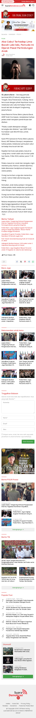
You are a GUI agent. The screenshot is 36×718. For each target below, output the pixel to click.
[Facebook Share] (17, 261)
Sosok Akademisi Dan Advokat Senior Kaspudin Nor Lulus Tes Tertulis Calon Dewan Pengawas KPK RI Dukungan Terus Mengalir (20, 608)
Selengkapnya (17, 529)
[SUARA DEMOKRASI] (15, 5)
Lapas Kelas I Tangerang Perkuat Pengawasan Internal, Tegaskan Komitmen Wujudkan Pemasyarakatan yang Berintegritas (17, 223)
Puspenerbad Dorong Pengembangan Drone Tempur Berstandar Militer (26, 579)
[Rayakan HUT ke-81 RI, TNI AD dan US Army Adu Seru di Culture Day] (9, 571)
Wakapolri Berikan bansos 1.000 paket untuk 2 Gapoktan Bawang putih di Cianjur (17, 244)
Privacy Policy (25, 703)
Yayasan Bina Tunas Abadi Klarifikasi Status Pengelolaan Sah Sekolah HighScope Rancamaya (18, 637)
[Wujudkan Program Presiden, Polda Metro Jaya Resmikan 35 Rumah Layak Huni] (9, 293)
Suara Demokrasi (10, 54)
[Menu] (3, 5)
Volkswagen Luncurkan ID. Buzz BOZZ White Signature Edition (23, 659)
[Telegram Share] (29, 261)
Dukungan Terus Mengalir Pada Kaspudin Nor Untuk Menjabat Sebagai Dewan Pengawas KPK (19, 601)
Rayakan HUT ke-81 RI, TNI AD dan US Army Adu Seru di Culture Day (9, 579)
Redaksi (5, 706)
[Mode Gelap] (30, 5)
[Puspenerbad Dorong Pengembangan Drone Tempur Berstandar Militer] (26, 571)
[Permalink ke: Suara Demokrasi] (3, 55)
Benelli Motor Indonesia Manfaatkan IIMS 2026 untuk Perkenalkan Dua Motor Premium (22, 650)
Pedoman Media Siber (26, 706)
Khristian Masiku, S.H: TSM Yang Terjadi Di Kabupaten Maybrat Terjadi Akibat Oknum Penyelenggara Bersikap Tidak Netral (20, 615)
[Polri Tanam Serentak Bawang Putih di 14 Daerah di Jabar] (26, 293)
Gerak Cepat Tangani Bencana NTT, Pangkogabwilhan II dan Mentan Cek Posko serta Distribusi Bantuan (18, 562)
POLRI (3, 38)
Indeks (8, 703)
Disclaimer (13, 706)
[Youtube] (18, 698)
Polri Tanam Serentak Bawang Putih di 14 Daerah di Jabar (18, 240)
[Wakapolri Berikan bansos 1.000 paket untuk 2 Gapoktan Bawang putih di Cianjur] (9, 311)
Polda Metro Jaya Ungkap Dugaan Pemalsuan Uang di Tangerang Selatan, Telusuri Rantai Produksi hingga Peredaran (17, 229)
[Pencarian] (33, 5)
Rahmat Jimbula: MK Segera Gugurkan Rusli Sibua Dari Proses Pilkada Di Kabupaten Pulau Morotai (19, 622)
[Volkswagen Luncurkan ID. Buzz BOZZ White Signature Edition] (8, 660)
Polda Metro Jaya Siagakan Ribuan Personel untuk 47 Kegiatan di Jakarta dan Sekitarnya (17, 249)
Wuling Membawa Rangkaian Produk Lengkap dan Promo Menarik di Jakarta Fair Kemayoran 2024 (22, 669)
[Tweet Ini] (21, 261)
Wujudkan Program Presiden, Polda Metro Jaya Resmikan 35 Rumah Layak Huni (17, 235)
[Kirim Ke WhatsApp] (33, 261)
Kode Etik (15, 703)
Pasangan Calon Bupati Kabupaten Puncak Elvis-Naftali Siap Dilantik (17, 629)
